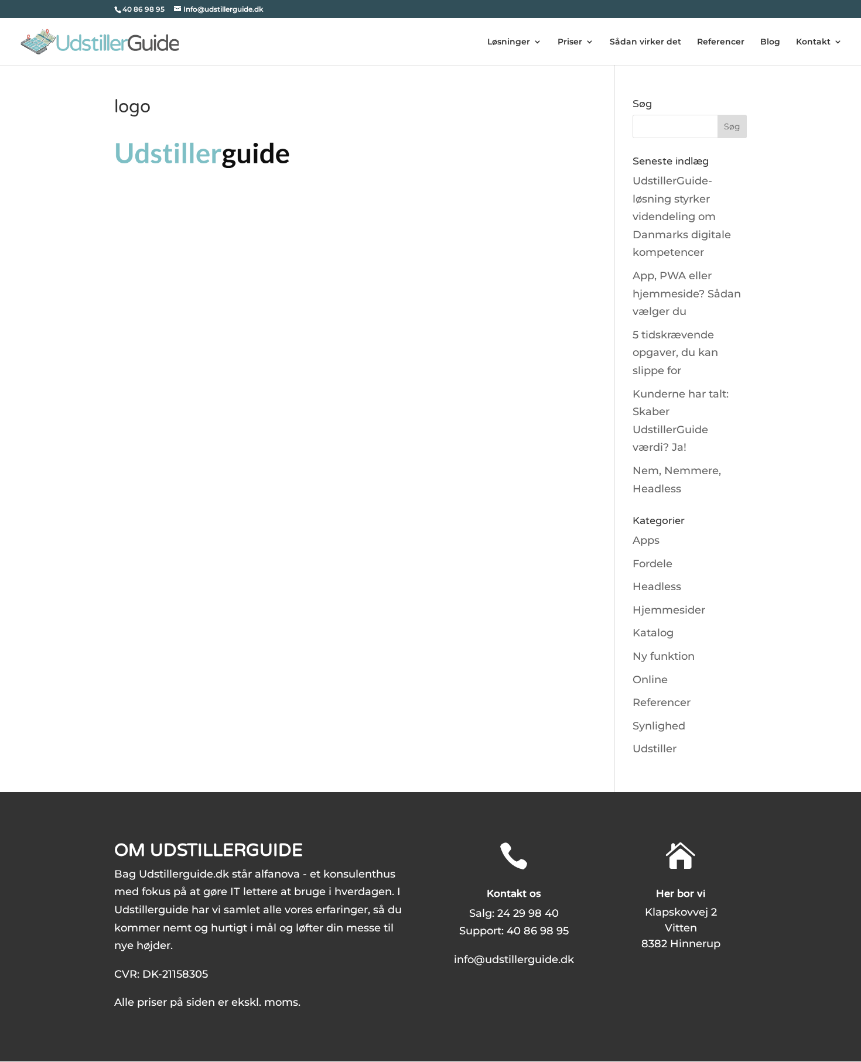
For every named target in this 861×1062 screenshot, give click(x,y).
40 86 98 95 (538, 930)
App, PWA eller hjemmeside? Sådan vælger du (687, 293)
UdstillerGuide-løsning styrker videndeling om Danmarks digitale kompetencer (682, 216)
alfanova (277, 874)
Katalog (653, 632)
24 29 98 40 (528, 913)
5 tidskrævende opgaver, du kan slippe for (675, 352)
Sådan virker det (645, 42)
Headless (657, 586)
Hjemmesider (669, 610)
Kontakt (813, 42)
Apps (646, 540)
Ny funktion (664, 656)
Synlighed (659, 726)
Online (650, 679)
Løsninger (508, 42)
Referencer (720, 42)
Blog (770, 42)
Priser (570, 42)
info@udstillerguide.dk (514, 959)
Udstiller (654, 748)
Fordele (652, 563)
